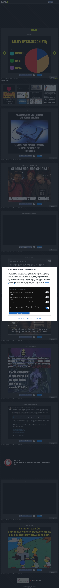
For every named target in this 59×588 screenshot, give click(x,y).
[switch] (47, 292)
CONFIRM (19, 313)
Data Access (29, 318)
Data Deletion (21, 318)
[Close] (54, 269)
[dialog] (29, 294)
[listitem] (29, 289)
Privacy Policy (38, 318)
